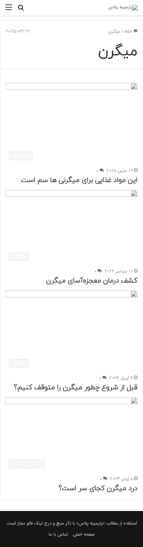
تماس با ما (58, 534)
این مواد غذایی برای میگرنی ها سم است (79, 180)
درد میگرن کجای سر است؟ (98, 488)
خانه (128, 31)
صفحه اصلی (84, 534)
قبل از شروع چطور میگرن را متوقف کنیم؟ (75, 387)
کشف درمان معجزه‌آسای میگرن (91, 281)
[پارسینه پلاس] (123, 7)
